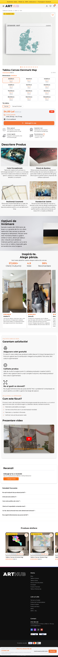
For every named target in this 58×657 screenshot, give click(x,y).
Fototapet (33, 584)
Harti (15, 10)
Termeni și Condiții (35, 600)
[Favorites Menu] (50, 6)
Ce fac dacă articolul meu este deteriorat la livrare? (18, 510)
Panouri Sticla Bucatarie (37, 582)
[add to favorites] (53, 15)
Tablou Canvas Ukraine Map (38, 557)
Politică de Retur (35, 606)
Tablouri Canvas (7, 10)
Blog (32, 576)
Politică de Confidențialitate (38, 602)
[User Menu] (46, 6)
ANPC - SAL (34, 610)
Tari (21, 10)
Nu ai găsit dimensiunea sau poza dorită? (15, 515)
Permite (52, 651)
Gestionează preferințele (41, 651)
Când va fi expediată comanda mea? (13, 506)
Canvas (6, 106)
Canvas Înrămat (17, 106)
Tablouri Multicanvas (36, 589)
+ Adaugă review (11, 479)
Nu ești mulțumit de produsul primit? (13, 492)
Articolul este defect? (9, 497)
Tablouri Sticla (34, 580)
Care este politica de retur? (11, 501)
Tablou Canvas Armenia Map (14, 557)
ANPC (32, 608)
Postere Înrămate (35, 587)
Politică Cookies (35, 604)
